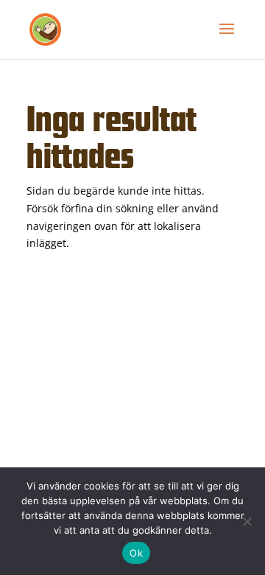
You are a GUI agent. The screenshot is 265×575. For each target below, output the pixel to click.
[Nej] (246, 521)
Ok (136, 553)
